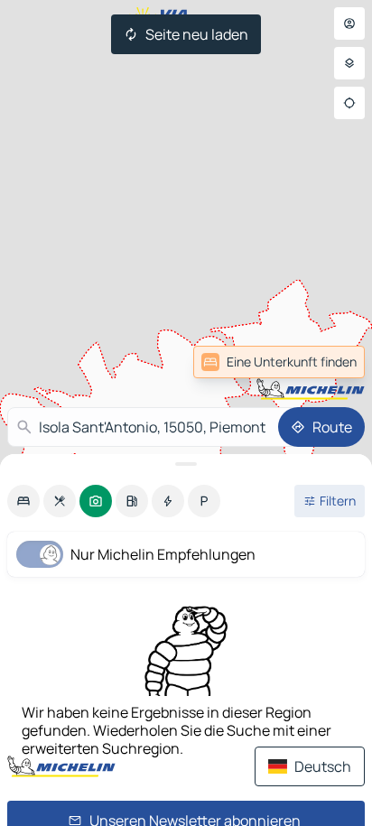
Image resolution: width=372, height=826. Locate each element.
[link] (279, 362)
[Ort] (349, 103)
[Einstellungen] (349, 63)
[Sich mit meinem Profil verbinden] (349, 23)
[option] (23, 501)
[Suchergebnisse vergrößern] (186, 464)
